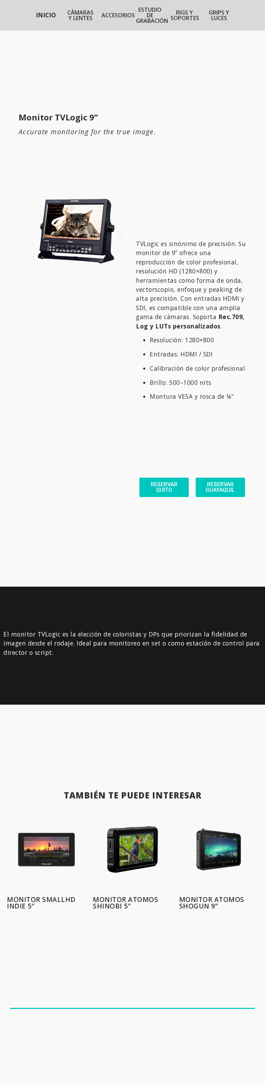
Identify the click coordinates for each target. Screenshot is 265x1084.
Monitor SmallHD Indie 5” (41, 903)
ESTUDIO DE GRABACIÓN (152, 15)
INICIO (46, 15)
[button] (30, 232)
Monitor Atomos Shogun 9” (211, 903)
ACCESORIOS (118, 15)
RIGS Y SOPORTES (184, 15)
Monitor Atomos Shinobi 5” (125, 903)
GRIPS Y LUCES (219, 15)
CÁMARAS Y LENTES (80, 15)
